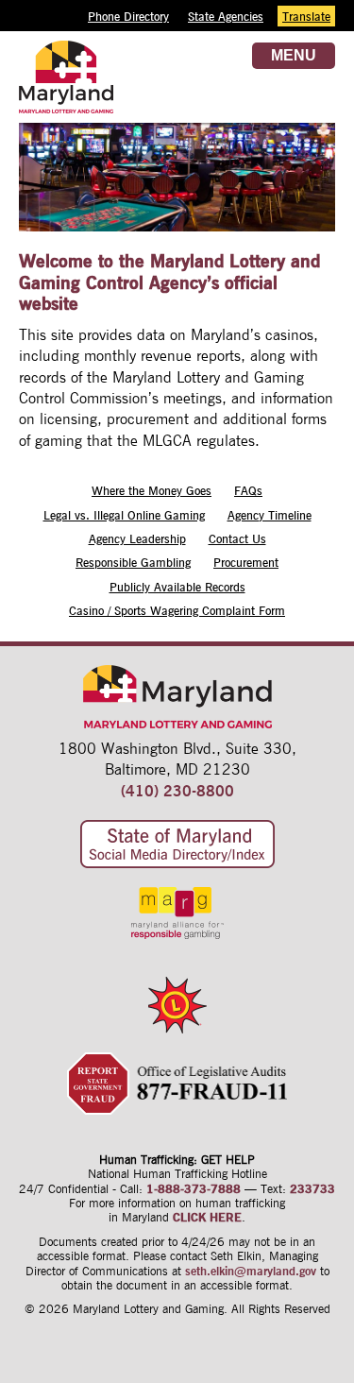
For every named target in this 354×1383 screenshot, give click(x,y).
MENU (293, 55)
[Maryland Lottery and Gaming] (66, 97)
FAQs (248, 490)
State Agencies (225, 16)
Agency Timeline (270, 514)
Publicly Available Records (177, 586)
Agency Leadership (137, 538)
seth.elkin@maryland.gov (250, 1270)
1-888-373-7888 (193, 1188)
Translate (306, 16)
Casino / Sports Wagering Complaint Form (177, 610)
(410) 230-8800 (177, 790)
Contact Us (237, 538)
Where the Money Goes (151, 490)
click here (207, 1216)
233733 (312, 1188)
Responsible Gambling (133, 562)
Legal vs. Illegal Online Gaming (124, 514)
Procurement (245, 562)
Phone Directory (128, 16)
